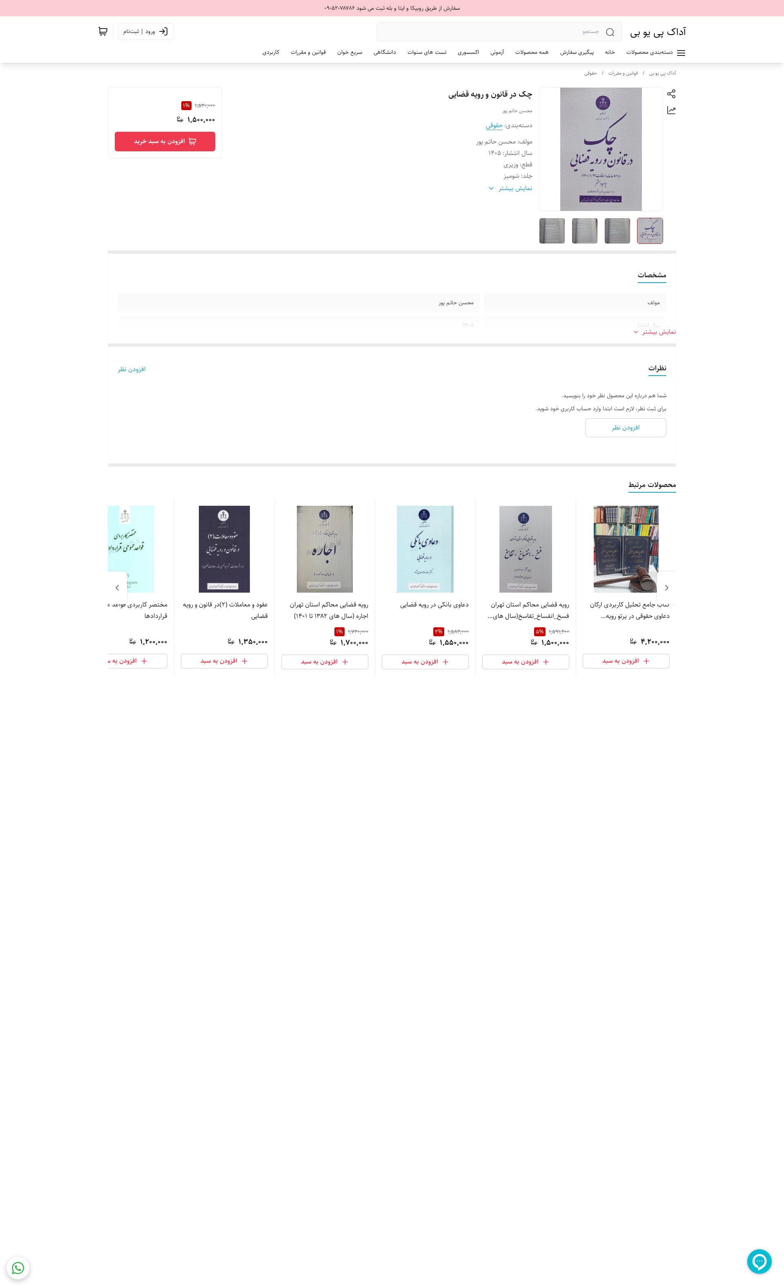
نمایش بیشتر (659, 332)
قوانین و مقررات (623, 73)
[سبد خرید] (103, 31)
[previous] (667, 587)
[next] (117, 587)
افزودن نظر (132, 369)
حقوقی (590, 73)
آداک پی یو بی (658, 32)
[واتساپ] (18, 1268)
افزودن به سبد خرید (159, 141)
